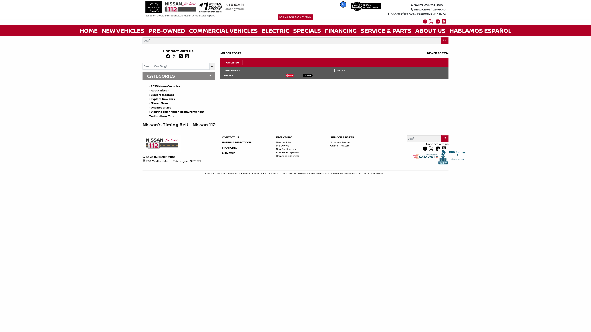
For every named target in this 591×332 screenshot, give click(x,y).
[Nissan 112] (171, 7)
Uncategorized (161, 107)
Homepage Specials (287, 156)
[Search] (444, 40)
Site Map (228, 152)
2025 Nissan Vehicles (165, 86)
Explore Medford (162, 95)
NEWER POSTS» (437, 53)
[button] (343, 4)
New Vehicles (283, 142)
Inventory (284, 137)
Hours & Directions (237, 142)
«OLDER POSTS (230, 53)
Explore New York (163, 99)
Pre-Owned (282, 145)
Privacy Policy (253, 173)
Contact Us (230, 137)
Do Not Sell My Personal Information (303, 173)
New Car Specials (286, 149)
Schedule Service (340, 142)
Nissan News (160, 103)
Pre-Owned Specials (287, 152)
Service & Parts (342, 137)
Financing (229, 147)
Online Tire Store (340, 145)
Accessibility (231, 173)
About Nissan (160, 90)
